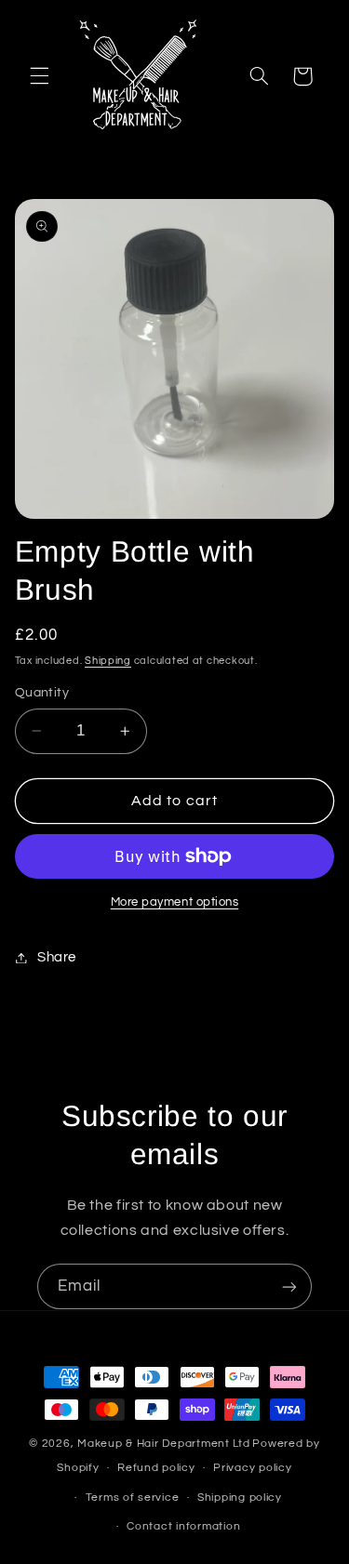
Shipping (108, 661)
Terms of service (133, 1497)
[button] (39, 76)
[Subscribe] (289, 1286)
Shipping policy (239, 1497)
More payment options (175, 902)
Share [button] (56, 957)
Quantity (42, 692)
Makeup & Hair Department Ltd (163, 1443)
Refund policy (156, 1468)
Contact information (183, 1526)
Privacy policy (252, 1468)
